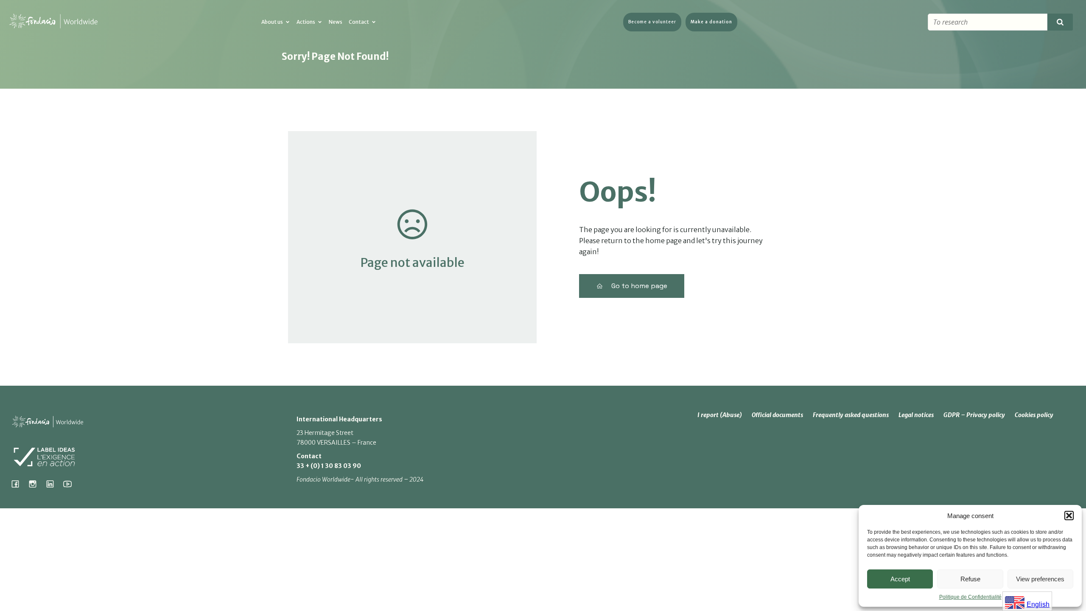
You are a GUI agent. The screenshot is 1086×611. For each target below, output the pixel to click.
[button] (1069, 515)
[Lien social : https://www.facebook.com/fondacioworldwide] (18, 483)
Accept (900, 579)
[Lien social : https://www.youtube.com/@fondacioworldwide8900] (70, 483)
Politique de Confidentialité (970, 597)
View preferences (1040, 579)
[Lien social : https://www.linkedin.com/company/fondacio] (53, 483)
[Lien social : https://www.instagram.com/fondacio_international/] (36, 483)
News (335, 22)
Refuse (970, 579)
